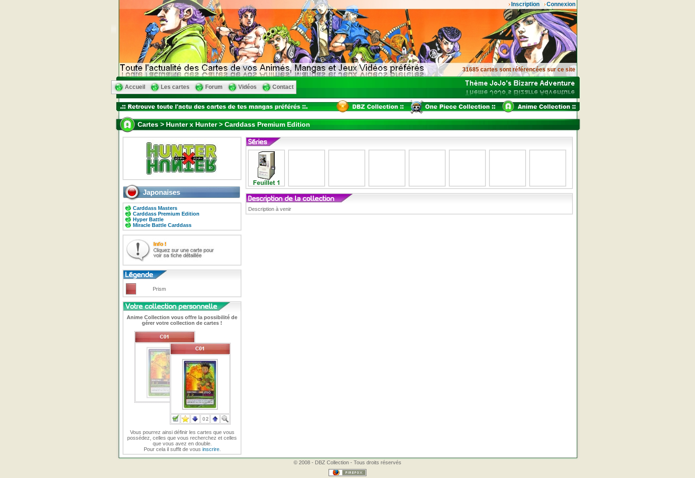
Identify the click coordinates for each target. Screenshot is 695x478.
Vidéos (247, 87)
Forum (214, 87)
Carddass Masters (155, 208)
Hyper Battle (148, 219)
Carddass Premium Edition (166, 214)
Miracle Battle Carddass (162, 225)
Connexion (561, 4)
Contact (283, 87)
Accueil (135, 87)
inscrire (210, 449)
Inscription (525, 4)
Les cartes (175, 87)
